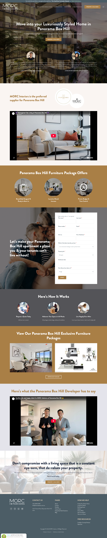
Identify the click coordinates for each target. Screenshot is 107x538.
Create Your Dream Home (83, 504)
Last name (79, 218)
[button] (103, 7)
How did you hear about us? (65, 268)
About (56, 504)
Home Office (81, 511)
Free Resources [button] (77, 7)
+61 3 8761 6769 (36, 504)
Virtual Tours (58, 509)
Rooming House (81, 507)
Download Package (53, 377)
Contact (57, 505)
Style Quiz (80, 524)
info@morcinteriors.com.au (38, 505)
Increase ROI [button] (58, 7)
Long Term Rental (82, 505)
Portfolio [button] (67, 7)
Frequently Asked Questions (61, 511)
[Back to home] (10, 7)
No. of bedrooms (80, 235)
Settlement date (62, 260)
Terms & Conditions (58, 532)
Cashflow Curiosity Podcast (84, 522)
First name (61, 218)
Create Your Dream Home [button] (44, 7)
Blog (56, 512)
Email (78, 226)
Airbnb (79, 509)
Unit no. (60, 235)
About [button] (33, 7)
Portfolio (57, 507)
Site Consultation (81, 512)
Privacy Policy (47, 532)
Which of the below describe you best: (67, 243)
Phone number (62, 226)
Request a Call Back (92, 7)
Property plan (61, 251)
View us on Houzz (82, 514)
